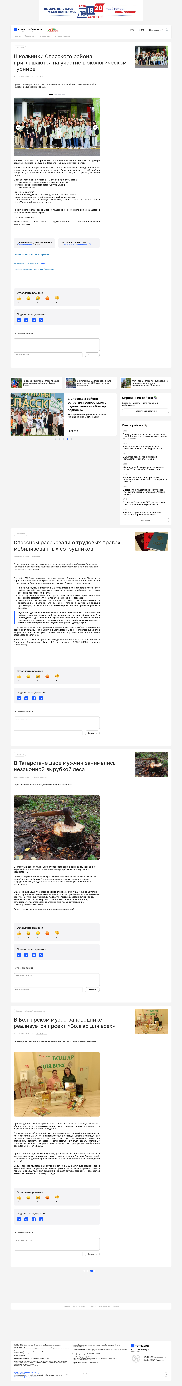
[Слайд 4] (67, 439)
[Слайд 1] (55, 439)
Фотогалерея (30, 36)
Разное (116, 1306)
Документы (104, 1306)
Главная (17, 36)
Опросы (92, 1306)
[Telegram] (34, 320)
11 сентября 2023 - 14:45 (21, 556)
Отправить (92, 355)
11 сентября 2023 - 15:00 (21, 76)
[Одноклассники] (26, 320)
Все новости (146, 520)
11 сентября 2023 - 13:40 (21, 1033)
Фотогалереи (79, 1306)
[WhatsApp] (41, 320)
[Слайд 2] (59, 439)
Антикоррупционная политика (25, 1372)
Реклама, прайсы (62, 36)
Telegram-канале (25, 244)
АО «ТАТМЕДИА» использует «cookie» (27, 1374)
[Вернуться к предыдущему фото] (18, 127)
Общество (20, 534)
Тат (142, 30)
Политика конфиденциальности (25, 1377)
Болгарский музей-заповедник (30, 1011)
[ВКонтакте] (19, 320)
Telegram (44, 263)
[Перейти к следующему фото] (95, 127)
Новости (20, 47)
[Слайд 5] (71, 439)
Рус (132, 30)
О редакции (45, 36)
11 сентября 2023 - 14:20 (21, 777)
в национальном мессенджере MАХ (76, 244)
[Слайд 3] (63, 439)
